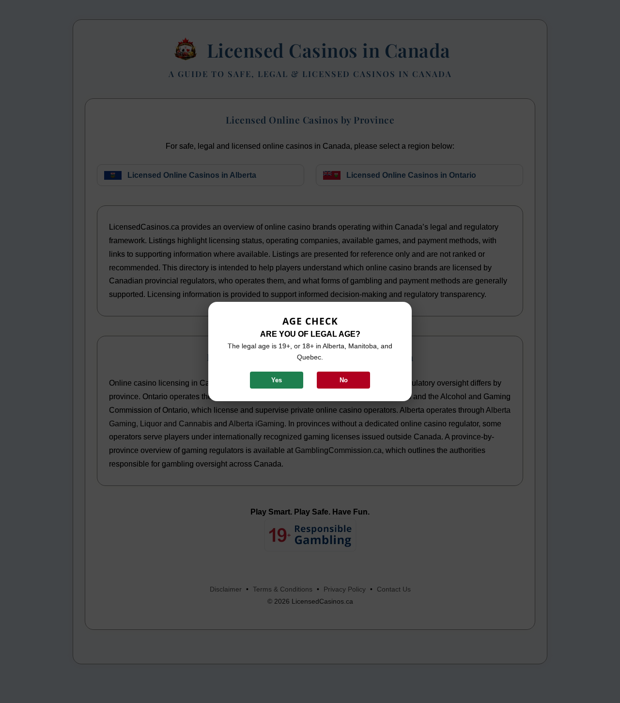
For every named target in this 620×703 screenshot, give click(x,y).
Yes (276, 380)
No (344, 380)
